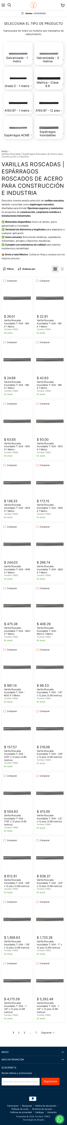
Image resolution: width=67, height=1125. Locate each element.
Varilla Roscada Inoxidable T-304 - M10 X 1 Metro (17, 446)
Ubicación (52, 1112)
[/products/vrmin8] (50, 359)
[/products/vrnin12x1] (50, 919)
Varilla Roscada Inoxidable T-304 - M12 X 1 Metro (50, 446)
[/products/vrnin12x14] (50, 667)
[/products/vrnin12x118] (17, 980)
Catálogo (39, 1112)
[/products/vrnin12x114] (50, 980)
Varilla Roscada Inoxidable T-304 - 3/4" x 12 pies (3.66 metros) (50, 882)
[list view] (62, 269)
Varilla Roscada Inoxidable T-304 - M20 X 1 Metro (50, 569)
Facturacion (13, 1105)
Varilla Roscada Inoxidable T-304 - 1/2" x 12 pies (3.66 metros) (49, 818)
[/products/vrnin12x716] (17, 793)
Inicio (4, 151)
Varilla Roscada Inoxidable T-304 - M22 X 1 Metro (17, 630)
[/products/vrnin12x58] (17, 857)
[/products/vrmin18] (17, 544)
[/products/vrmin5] (50, 298)
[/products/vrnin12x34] (50, 857)
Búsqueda (27, 1105)
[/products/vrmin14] (17, 482)
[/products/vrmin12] (50, 421)
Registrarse (50, 1081)
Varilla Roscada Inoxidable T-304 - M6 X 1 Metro (16, 384)
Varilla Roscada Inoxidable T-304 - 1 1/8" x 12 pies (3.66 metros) (15, 1007)
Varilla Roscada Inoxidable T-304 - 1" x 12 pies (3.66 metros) (49, 944)
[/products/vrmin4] (17, 298)
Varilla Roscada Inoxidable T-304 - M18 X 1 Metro (17, 569)
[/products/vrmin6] (17, 359)
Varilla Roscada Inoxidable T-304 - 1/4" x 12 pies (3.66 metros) (49, 692)
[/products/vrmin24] (50, 605)
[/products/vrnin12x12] (50, 793)
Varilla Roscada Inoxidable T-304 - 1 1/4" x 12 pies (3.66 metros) (48, 1007)
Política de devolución (45, 1105)
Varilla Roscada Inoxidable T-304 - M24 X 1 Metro (47, 630)
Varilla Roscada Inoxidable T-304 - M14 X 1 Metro (17, 507)
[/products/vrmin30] (17, 667)
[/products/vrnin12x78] (17, 919)
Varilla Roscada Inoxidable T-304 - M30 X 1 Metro (14, 692)
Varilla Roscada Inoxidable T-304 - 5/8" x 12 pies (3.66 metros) (17, 882)
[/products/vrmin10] (17, 421)
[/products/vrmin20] (50, 544)
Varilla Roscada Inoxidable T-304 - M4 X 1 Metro (16, 323)
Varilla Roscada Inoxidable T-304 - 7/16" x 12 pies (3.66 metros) (15, 820)
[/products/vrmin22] (17, 605)
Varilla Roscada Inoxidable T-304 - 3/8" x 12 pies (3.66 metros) (50, 753)
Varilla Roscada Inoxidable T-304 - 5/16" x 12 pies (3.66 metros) (15, 755)
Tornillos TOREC (11, 329)
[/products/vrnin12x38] (50, 728)
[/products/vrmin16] (50, 482)
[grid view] (55, 269)
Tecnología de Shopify (33, 1119)
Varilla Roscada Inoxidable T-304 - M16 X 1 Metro (50, 507)
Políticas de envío (20, 1109)
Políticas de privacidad (21, 1112)
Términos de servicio (42, 1109)
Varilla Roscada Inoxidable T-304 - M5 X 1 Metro (49, 323)
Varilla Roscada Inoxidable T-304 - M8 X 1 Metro (49, 384)
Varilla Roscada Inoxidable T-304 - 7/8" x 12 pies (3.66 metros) (17, 944)
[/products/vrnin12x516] (17, 728)
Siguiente (46, 1032)
